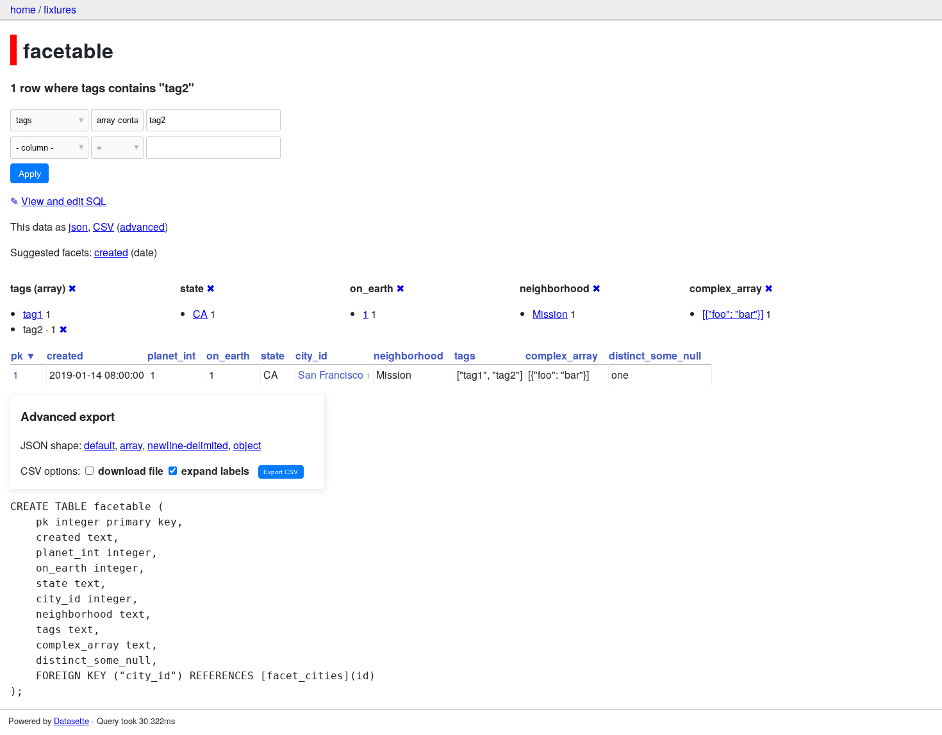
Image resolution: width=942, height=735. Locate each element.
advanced (142, 226)
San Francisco (330, 374)
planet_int (171, 355)
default (99, 445)
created (111, 252)
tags (464, 355)
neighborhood (408, 355)
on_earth (228, 355)
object (247, 445)
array (131, 445)
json (78, 226)
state (273, 355)
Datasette (71, 720)
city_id (311, 355)
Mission (550, 313)
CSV (103, 226)
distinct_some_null (655, 355)
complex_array (561, 355)
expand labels (214, 470)
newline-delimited (187, 445)
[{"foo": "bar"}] (732, 313)
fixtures (60, 9)
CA (200, 313)
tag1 (33, 313)
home (23, 9)
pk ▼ (23, 355)
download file (129, 470)
